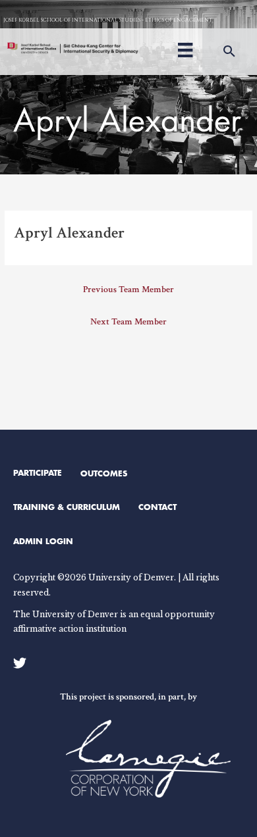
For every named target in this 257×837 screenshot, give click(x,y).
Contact (157, 507)
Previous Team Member (128, 289)
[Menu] (185, 48)
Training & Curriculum (66, 507)
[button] (229, 51)
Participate (37, 472)
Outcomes (103, 473)
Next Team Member (128, 322)
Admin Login (43, 541)
